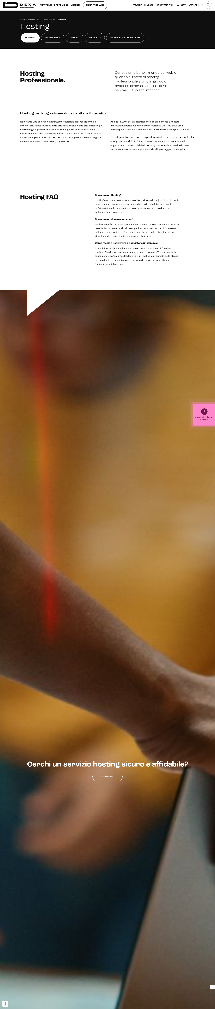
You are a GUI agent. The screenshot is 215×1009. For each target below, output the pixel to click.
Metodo (75, 5)
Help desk (180, 5)
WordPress (52, 38)
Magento (94, 38)
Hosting (30, 38)
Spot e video (61, 5)
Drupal (74, 38)
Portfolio (46, 5)
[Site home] (19, 5)
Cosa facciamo (95, 5)
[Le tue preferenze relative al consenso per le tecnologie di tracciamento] (5, 1004)
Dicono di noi (165, 5)
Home (22, 19)
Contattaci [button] (107, 776)
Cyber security (50, 19)
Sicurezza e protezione (125, 38)
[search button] (208, 5)
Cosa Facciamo (34, 19)
